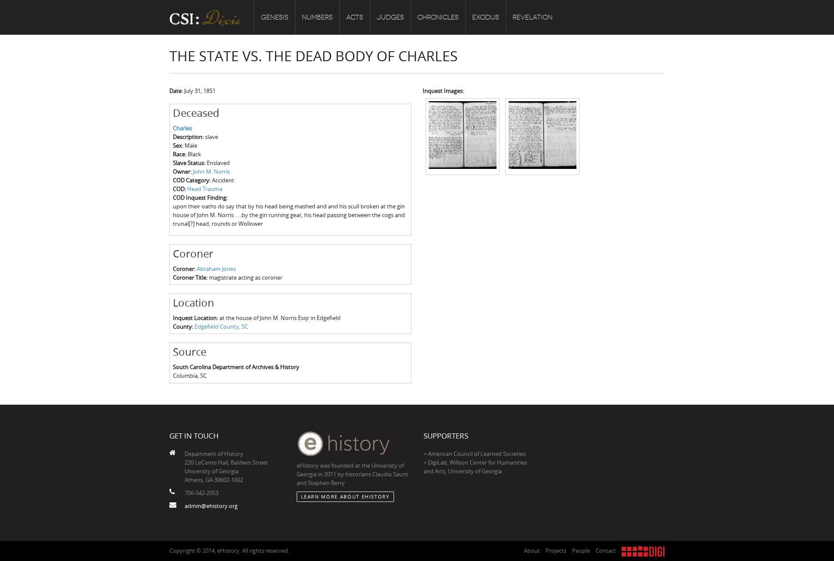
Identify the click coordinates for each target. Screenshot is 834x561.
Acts (354, 17)
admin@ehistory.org (211, 506)
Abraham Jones (216, 269)
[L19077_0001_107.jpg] (463, 136)
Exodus (485, 17)
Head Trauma (204, 189)
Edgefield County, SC (221, 326)
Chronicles (438, 17)
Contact (606, 550)
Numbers (317, 17)
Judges (390, 17)
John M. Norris (211, 171)
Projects (556, 550)
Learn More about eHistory (345, 496)
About (532, 550)
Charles (182, 128)
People (581, 550)
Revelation (533, 17)
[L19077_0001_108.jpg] (542, 136)
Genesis (274, 17)
